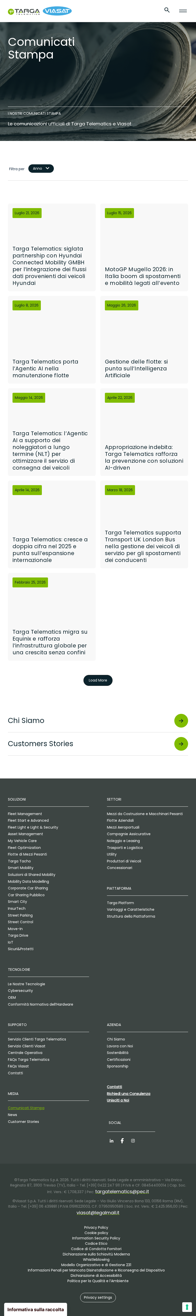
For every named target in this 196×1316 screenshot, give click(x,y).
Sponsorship (117, 1066)
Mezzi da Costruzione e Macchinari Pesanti (145, 813)
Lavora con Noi (120, 1046)
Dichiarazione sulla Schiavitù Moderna (96, 1254)
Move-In (15, 928)
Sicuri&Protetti (20, 948)
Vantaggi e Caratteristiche (130, 909)
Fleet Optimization (24, 847)
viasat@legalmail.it (98, 1212)
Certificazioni (118, 1059)
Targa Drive (18, 935)
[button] (98, 1297)
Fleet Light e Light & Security (33, 827)
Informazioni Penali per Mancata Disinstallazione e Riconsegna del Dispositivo (96, 1270)
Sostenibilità (117, 1052)
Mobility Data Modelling (28, 881)
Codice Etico (96, 1243)
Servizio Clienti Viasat (26, 1046)
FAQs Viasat (18, 1066)
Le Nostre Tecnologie (26, 984)
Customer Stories (23, 1121)
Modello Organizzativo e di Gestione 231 (96, 1264)
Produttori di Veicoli (124, 861)
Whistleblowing (96, 1259)
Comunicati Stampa (26, 1107)
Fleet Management (25, 813)
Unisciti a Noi (118, 1100)
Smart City (17, 901)
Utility (112, 854)
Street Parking (20, 915)
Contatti (15, 1073)
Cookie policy (96, 1232)
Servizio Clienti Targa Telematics (37, 1039)
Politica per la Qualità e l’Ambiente (98, 1280)
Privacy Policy (96, 1227)
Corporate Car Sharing (28, 888)
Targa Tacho (19, 861)
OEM (12, 997)
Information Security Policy (96, 1238)
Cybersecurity (20, 990)
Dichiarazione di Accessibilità (96, 1275)
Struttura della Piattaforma (131, 916)
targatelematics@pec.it (122, 1191)
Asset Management (25, 833)
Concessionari (119, 867)
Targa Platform (120, 902)
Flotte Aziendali (120, 820)
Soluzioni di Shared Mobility (31, 874)
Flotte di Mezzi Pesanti (27, 854)
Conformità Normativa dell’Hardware (40, 1004)
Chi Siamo (116, 1039)
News (12, 1114)
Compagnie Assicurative (129, 833)
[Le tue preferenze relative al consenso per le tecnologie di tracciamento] (187, 1307)
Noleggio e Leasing (123, 840)
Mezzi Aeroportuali (123, 827)
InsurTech (17, 908)
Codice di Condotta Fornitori (96, 1248)
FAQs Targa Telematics (29, 1059)
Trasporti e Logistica (125, 847)
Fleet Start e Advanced (28, 820)
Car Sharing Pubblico (26, 895)
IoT (10, 942)
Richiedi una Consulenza (128, 1093)
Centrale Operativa (25, 1052)
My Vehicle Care (22, 840)
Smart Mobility (20, 867)
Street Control (20, 921)
